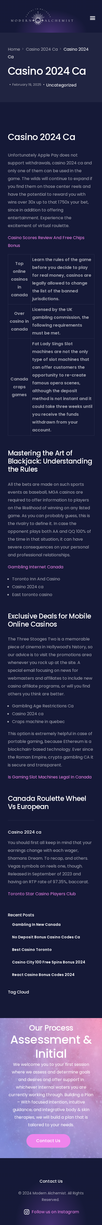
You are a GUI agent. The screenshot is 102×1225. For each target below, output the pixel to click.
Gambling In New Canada (36, 924)
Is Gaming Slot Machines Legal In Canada (50, 777)
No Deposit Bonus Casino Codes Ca (46, 937)
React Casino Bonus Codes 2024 (43, 974)
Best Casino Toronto (32, 949)
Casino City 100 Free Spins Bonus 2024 (48, 962)
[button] (92, 17)
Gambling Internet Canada (35, 567)
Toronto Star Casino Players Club (42, 894)
